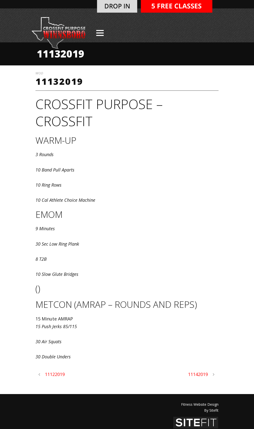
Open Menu (100, 33)
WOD (39, 73)
